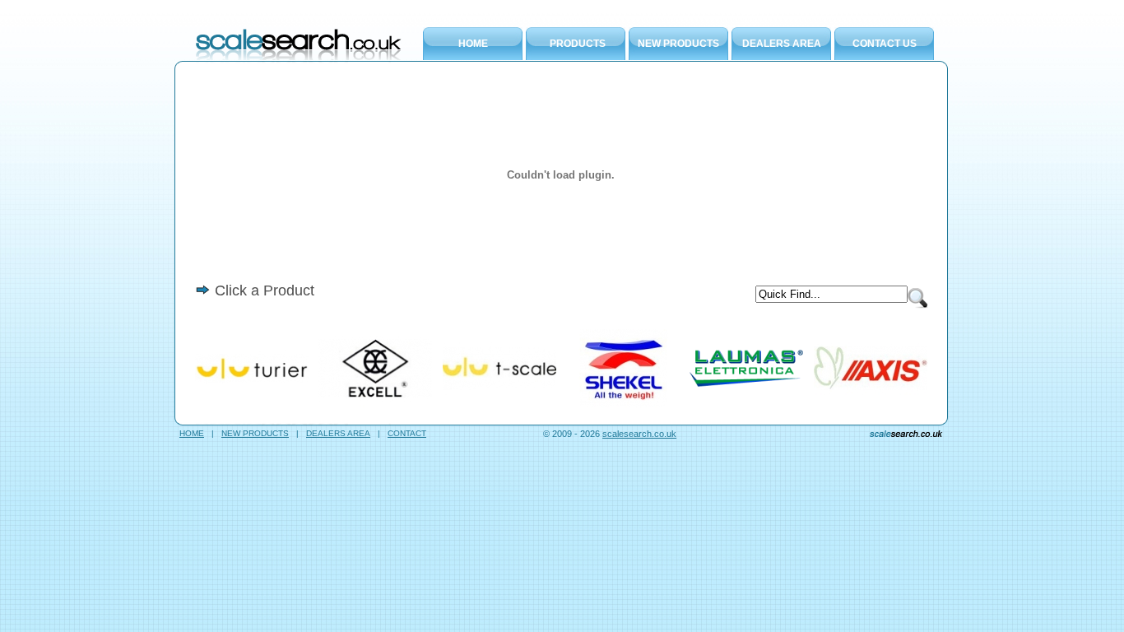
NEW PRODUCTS (678, 43)
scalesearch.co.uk (639, 434)
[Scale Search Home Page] (298, 57)
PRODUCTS (578, 43)
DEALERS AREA (781, 43)
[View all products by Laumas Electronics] (746, 404)
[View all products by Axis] (870, 404)
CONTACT (407, 433)
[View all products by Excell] (375, 404)
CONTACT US (884, 43)
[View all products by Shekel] (623, 404)
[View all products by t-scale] (499, 404)
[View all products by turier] (252, 404)
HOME (473, 43)
